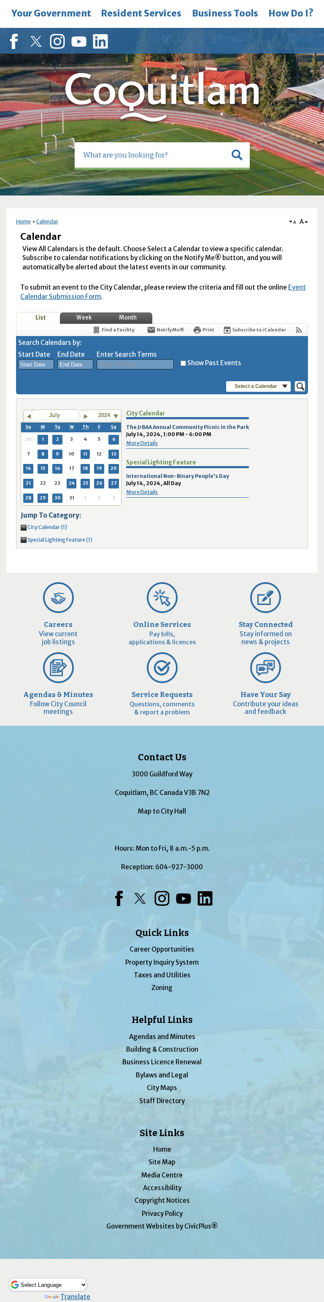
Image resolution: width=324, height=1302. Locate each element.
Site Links (162, 1133)
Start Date (34, 354)
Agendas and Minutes (162, 1037)
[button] (237, 154)
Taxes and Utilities (162, 975)
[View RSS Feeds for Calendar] (298, 330)
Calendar (47, 221)
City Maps (162, 1088)
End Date (71, 354)
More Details (142, 443)
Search (1, 1)
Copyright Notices (162, 1200)
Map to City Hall (162, 811)
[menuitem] (51, 14)
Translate (75, 1297)
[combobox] (36, 364)
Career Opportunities (162, 949)
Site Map (162, 1162)
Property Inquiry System (162, 962)
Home (23, 221)
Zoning (162, 988)
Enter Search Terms (127, 354)
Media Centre (162, 1175)
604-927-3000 (179, 867)
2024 (104, 415)
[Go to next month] (86, 416)
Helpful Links (162, 1019)
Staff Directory (162, 1101)
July (54, 415)
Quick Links (162, 933)
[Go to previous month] (28, 416)
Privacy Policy (162, 1214)
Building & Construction (162, 1049)
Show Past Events (214, 363)
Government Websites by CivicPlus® (162, 1226)
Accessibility (162, 1188)
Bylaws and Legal (162, 1075)
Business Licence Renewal (162, 1062)
